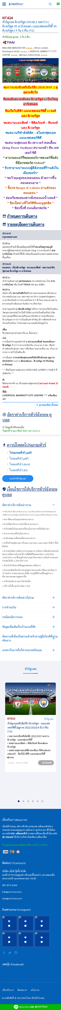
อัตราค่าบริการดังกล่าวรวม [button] (16, 505)
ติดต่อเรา (22, 990)
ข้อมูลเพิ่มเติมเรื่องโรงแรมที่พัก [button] (19, 626)
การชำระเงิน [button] (9, 607)
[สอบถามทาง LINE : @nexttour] (58, 4)
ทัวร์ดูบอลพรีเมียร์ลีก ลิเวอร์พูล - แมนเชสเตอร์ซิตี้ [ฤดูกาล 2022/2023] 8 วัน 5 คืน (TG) (28, 727)
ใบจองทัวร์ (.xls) (18, 470)
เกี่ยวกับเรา (8, 990)
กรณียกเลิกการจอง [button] (12, 617)
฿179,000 (47, 762)
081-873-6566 (9, 885)
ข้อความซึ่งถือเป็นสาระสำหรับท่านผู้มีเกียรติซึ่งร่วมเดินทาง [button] (30, 638)
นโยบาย (35, 990)
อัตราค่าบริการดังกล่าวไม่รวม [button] (18, 597)
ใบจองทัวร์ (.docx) (20, 464)
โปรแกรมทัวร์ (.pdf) (21, 452)
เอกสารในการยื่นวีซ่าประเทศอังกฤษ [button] (22, 650)
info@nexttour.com (12, 891)
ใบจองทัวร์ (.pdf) (19, 458)
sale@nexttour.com (12, 898)
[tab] (30, 505)
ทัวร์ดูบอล (48, 718)
